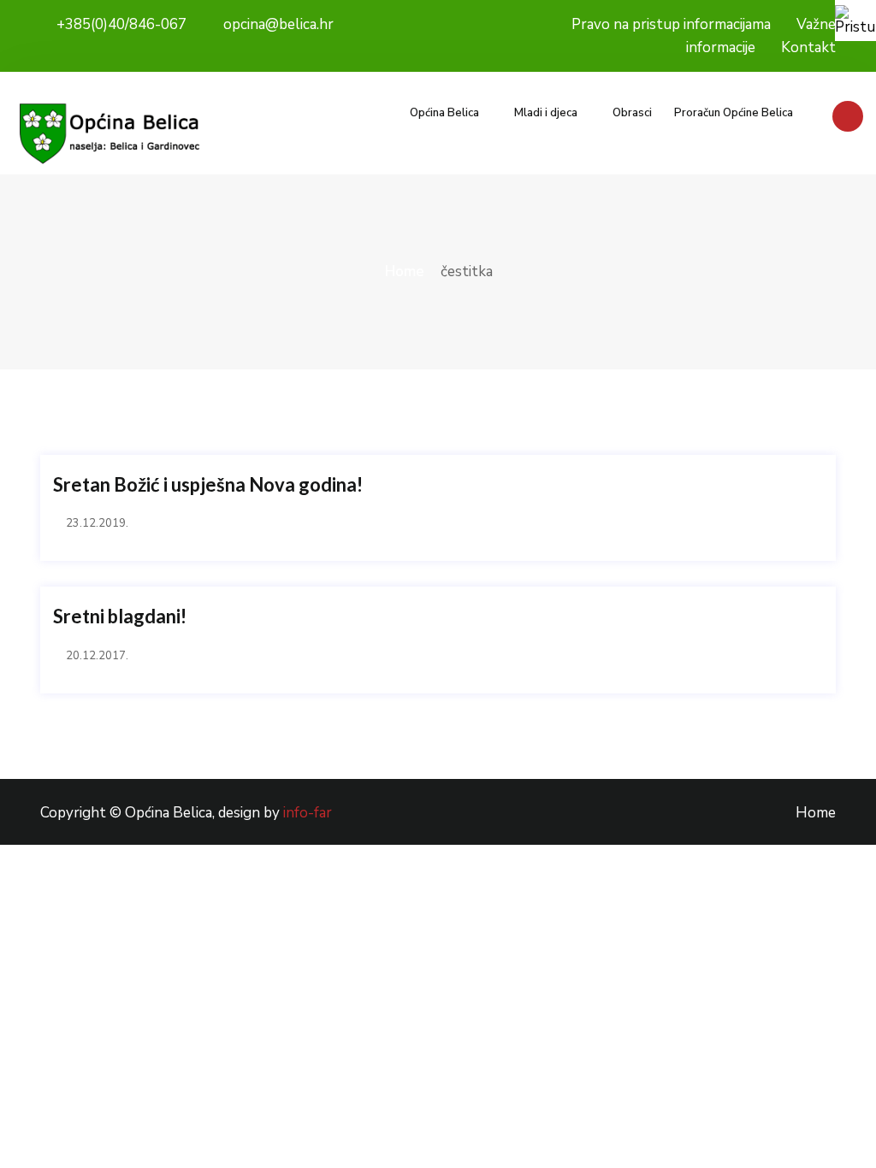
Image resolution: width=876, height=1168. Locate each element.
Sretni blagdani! (119, 616)
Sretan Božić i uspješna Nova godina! (208, 485)
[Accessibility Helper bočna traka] (855, 20)
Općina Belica (444, 113)
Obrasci (632, 113)
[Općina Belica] (109, 133)
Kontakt (808, 47)
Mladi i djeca (545, 113)
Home (404, 271)
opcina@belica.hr (277, 24)
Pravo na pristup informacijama (671, 24)
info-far (307, 813)
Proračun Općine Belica (733, 113)
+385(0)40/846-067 (119, 24)
